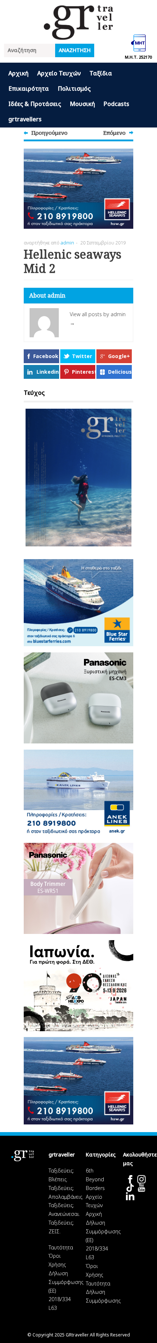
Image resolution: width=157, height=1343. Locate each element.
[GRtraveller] (78, 35)
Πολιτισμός (74, 89)
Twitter (82, 356)
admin (67, 242)
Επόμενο (114, 132)
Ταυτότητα (61, 1247)
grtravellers (25, 119)
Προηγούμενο (49, 132)
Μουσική (82, 104)
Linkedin (48, 371)
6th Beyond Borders (95, 1179)
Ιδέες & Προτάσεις (34, 104)
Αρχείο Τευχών (59, 73)
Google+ (119, 356)
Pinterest (83, 371)
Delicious (120, 371)
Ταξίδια (100, 73)
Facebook (45, 356)
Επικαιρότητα (28, 89)
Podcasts (116, 104)
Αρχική (18, 73)
